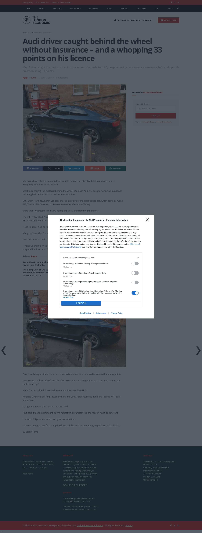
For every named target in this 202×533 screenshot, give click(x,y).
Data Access (101, 313)
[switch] (135, 263)
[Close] (148, 220)
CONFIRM (81, 303)
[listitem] (101, 257)
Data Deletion (85, 313)
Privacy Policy (117, 313)
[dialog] (101, 266)
